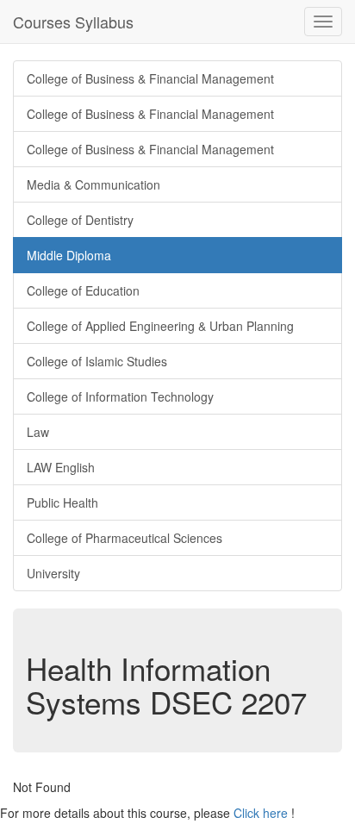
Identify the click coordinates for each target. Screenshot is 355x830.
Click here (261, 812)
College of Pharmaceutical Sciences (124, 537)
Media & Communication (93, 184)
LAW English (61, 467)
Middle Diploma (69, 255)
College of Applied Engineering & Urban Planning (160, 325)
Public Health (62, 502)
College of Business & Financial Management (150, 78)
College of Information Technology (120, 396)
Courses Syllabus (73, 21)
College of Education (83, 290)
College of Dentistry (80, 219)
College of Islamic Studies (97, 361)
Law (38, 431)
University (53, 573)
